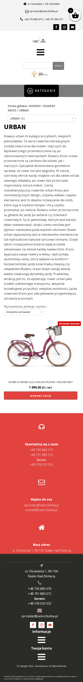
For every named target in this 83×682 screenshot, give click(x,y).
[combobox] (41, 118)
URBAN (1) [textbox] (17, 118)
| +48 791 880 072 (53, 19)
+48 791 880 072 (41, 455)
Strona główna (17, 106)
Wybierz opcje (40, 396)
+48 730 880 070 (33, 19)
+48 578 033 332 (41, 462)
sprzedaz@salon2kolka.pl (44, 11)
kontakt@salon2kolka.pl (41, 510)
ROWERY (35, 106)
